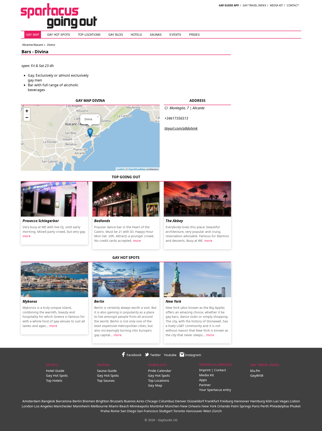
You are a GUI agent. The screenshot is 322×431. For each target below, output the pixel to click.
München (172, 406)
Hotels (136, 34)
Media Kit (276, 5)
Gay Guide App (229, 5)
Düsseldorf (195, 401)
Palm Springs (241, 406)
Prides (194, 34)
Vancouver (194, 411)
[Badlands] (126, 199)
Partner (205, 385)
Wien (207, 411)
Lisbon (295, 401)
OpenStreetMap (136, 169)
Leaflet (120, 169)
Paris (256, 406)
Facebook (134, 355)
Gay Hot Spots (58, 34)
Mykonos (30, 301)
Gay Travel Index (254, 5)
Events (175, 34)
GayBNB (256, 375)
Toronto (179, 411)
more (26, 236)
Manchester (63, 406)
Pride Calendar (159, 370)
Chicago (151, 401)
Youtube (170, 355)
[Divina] (90, 132)
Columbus (166, 401)
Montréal (157, 406)
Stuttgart (165, 411)
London (27, 406)
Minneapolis (139, 406)
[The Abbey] (197, 199)
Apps (203, 380)
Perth (264, 406)
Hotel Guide (55, 370)
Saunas (156, 34)
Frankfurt (212, 401)
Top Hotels (54, 380)
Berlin (99, 301)
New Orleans (190, 406)
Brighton (102, 401)
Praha (105, 411)
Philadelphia (279, 406)
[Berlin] (126, 279)
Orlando (223, 406)
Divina (41, 52)
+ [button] (26, 111)
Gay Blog (115, 34)
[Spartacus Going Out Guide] (63, 27)
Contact (293, 5)
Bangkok (48, 401)
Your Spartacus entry (215, 389)
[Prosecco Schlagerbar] (54, 199)
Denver (180, 401)
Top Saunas (106, 380)
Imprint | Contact (212, 370)
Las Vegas (281, 401)
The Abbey (174, 220)
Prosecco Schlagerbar (41, 220)
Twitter (155, 355)
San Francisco (147, 411)
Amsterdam (31, 401)
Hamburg (257, 401)
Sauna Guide (107, 370)
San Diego (128, 411)
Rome (115, 411)
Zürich (217, 411)
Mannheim (81, 406)
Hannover (241, 401)
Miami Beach (119, 406)
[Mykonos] (54, 279)
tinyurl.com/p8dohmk (181, 128)
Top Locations (89, 34)
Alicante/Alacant (32, 45)
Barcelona (64, 401)
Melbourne (99, 406)
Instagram (192, 355)
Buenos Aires (134, 401)
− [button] (26, 117)
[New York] (197, 279)
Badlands (102, 220)
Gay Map (32, 34)
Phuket (295, 406)
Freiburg (226, 401)
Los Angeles (43, 406)
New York (173, 301)
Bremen (89, 401)
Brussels (116, 401)
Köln (269, 401)
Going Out (157, 364)
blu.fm (255, 370)
